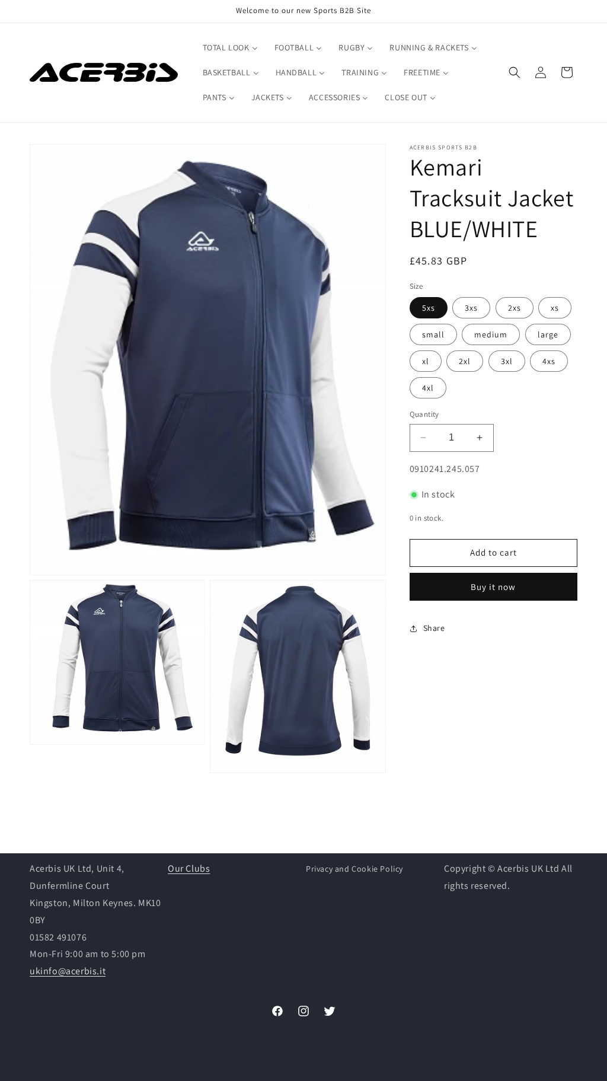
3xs (471, 307)
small (433, 334)
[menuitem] (230, 47)
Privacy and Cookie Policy (354, 868)
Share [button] (434, 628)
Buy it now (493, 586)
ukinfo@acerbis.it (68, 971)
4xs (548, 361)
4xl (428, 387)
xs (555, 307)
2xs (514, 307)
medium (490, 334)
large (548, 334)
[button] (514, 72)
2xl (465, 361)
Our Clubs (189, 868)
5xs (428, 307)
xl (425, 361)
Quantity (424, 414)
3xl (507, 361)
